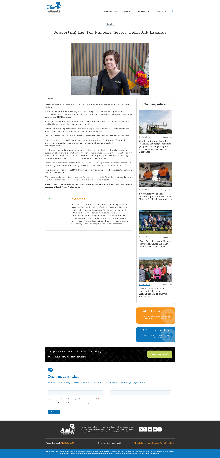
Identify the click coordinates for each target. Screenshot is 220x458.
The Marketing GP (67, 443)
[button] (173, 11)
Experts (127, 11)
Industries (141, 11)
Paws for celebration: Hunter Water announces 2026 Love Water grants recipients (155, 244)
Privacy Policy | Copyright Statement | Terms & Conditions (154, 443)
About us (159, 11)
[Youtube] (150, 429)
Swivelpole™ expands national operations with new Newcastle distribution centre (155, 196)
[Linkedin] (155, 429)
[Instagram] (159, 429)
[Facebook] (141, 429)
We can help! (160, 354)
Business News (111, 11)
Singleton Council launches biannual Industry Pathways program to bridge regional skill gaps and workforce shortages (155, 146)
